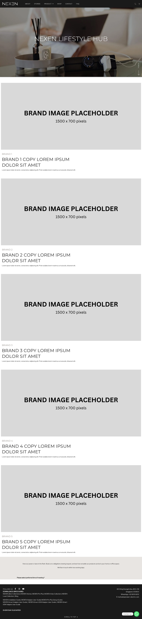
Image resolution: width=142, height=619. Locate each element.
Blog (16, 596)
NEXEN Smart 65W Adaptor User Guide (42, 602)
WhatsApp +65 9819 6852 (130, 594)
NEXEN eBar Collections (11, 594)
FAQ (77, 4)
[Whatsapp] (136, 614)
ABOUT (27, 4)
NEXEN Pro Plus (38, 594)
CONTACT (68, 4)
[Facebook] (16, 589)
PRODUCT (48, 4)
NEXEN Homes (26, 594)
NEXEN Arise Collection (53, 594)
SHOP (59, 4)
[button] (135, 4)
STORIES (37, 4)
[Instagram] (20, 589)
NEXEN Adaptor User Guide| (31, 600)
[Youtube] (23, 589)
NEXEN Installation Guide (12, 600)
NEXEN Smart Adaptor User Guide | (15, 602)
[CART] (139, 4)
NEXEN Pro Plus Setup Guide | (52, 600)
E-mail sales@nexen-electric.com (127, 597)
